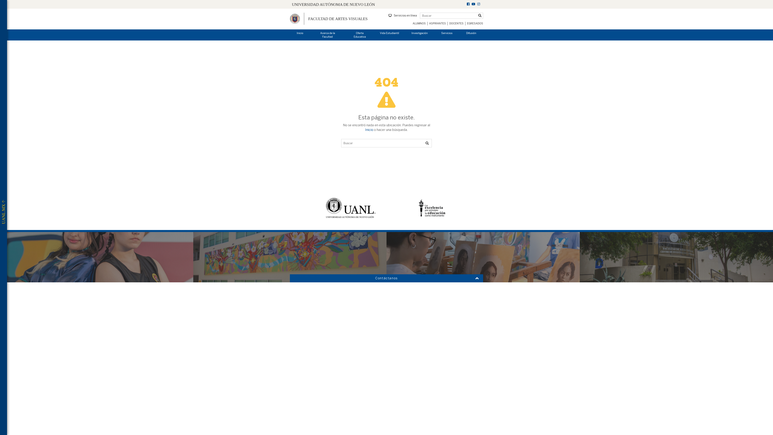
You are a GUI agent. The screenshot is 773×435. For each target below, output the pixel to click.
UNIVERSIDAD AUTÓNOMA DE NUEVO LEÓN (333, 4)
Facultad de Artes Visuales (338, 19)
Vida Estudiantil (389, 33)
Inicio (300, 33)
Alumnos (419, 23)
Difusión (471, 33)
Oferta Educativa (360, 35)
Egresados (475, 23)
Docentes (456, 23)
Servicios (447, 33)
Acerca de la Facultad (327, 35)
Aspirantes (437, 23)
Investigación (419, 33)
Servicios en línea (405, 15)
